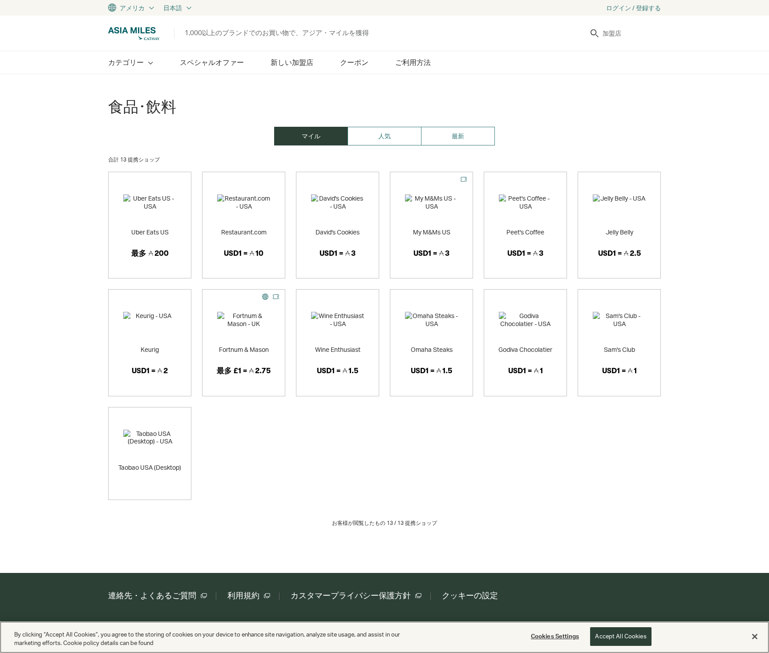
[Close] (755, 636)
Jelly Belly (619, 232)
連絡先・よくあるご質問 (152, 595)
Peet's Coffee (525, 232)
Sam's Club (619, 349)
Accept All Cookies (620, 636)
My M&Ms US (431, 232)
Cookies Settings (555, 636)
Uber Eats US (150, 232)
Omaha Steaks (432, 349)
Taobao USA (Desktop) (149, 467)
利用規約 (243, 595)
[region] (384, 637)
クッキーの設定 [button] (470, 595)
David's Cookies (338, 232)
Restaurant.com (244, 232)
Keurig (150, 349)
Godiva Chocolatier (525, 349)
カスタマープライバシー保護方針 (351, 595)
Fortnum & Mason (244, 349)
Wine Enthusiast (337, 349)
